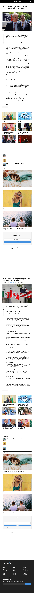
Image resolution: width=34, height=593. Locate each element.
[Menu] (3, 1)
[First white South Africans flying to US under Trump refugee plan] (25, 411)
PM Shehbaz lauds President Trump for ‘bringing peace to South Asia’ (9, 428)
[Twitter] (3, 37)
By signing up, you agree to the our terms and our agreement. (17, 527)
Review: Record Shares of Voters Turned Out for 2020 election (14, 438)
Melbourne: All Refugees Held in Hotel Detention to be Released (15, 163)
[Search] (30, 1)
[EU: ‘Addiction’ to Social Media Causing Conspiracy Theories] (4, 160)
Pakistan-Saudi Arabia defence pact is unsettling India (8, 121)
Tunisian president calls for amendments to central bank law (24, 144)
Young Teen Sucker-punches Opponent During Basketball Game (15, 208)
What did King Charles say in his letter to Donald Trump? (24, 133)
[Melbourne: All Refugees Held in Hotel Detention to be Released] (4, 164)
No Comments (17, 282)
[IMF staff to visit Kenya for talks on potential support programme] (25, 116)
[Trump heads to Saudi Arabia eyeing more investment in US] (9, 127)
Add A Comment (17, 148)
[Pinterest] (3, 41)
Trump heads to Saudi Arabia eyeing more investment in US (8, 133)
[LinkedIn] (3, 39)
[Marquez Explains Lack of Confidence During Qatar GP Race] (17, 178)
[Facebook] (3, 35)
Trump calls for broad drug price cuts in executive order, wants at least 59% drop (9, 416)
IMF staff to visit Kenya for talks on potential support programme (23, 121)
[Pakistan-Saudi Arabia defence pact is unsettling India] (9, 116)
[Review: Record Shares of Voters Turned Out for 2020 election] (4, 155)
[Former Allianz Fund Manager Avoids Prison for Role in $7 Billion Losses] (17, 21)
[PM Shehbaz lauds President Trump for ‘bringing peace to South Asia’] (9, 423)
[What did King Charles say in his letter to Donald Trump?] (25, 127)
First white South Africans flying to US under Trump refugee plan (24, 416)
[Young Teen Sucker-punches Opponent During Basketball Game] (17, 198)
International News (11, 282)
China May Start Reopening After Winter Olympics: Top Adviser (15, 228)
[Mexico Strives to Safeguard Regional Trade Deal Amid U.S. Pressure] (17, 293)
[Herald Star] (17, 1)
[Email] (3, 43)
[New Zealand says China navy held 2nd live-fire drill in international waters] (9, 139)
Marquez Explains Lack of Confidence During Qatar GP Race (14, 187)
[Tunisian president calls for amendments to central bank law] (25, 139)
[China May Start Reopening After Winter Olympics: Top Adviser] (17, 219)
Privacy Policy (22, 527)
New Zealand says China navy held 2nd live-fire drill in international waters (8, 144)
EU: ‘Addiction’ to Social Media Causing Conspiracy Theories (14, 159)
